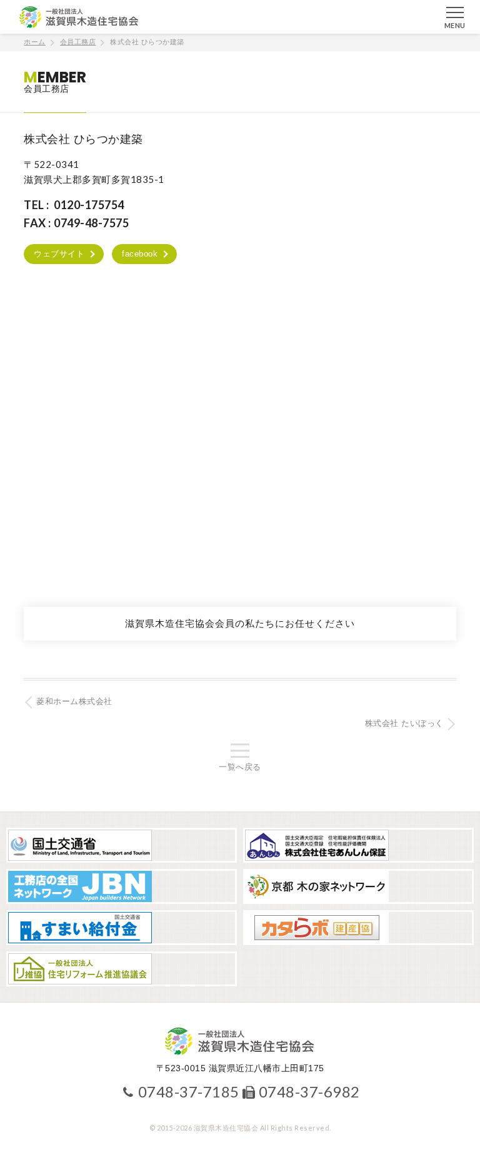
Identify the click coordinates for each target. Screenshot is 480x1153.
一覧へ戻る (240, 767)
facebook (140, 253)
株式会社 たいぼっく (404, 723)
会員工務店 (78, 42)
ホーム (35, 42)
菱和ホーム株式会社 (74, 701)
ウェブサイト (59, 253)
